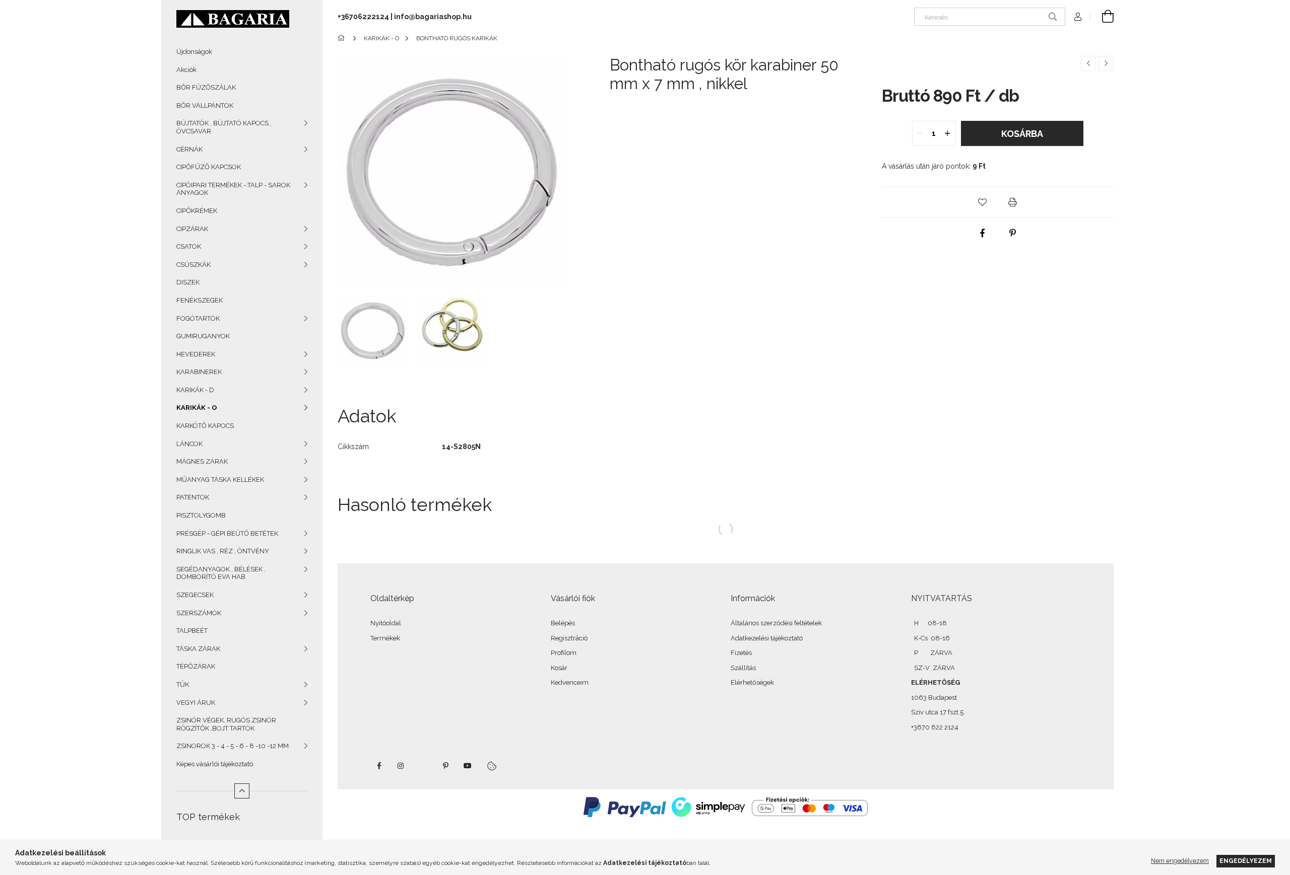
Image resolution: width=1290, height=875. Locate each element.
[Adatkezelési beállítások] (491, 765)
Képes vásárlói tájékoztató (214, 764)
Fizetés (741, 653)
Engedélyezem (1245, 860)
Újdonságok (194, 51)
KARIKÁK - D (195, 390)
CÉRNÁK (189, 149)
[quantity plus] (947, 133)
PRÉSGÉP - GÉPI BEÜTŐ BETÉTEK (227, 533)
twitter (423, 765)
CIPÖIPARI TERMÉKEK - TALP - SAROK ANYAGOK (233, 189)
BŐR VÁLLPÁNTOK (204, 105)
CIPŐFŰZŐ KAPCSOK (208, 167)
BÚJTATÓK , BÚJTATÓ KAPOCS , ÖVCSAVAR (224, 127)
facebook (379, 765)
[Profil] (1077, 17)
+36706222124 (363, 17)
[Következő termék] (1106, 63)
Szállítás (743, 668)
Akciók (186, 70)
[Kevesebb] (241, 790)
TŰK (182, 684)
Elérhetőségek (752, 682)
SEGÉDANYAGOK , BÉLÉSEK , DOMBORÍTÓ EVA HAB (221, 573)
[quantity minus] (920, 133)
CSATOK (188, 246)
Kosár (559, 668)
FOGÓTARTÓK (198, 318)
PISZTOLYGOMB (201, 515)
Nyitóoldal (385, 623)
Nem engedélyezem (1180, 860)
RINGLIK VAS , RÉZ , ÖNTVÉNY (222, 551)
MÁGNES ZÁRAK (202, 461)
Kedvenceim (570, 682)
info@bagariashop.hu (433, 17)
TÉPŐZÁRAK (195, 666)
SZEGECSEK (195, 595)
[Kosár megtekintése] (1102, 17)
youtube (467, 765)
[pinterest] (1013, 233)
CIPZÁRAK (192, 229)
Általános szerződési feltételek (776, 623)
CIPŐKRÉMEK (196, 210)
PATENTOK (192, 497)
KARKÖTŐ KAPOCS (205, 425)
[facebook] (983, 233)
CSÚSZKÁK (193, 264)
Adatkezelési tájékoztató (767, 638)
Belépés (563, 623)
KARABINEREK (199, 372)
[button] (983, 202)
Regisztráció (569, 638)
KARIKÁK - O (196, 407)
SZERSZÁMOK (198, 613)
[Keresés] (1052, 17)
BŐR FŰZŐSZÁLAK (206, 87)
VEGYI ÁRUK (195, 702)
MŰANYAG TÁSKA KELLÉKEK (220, 479)
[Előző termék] (1088, 63)
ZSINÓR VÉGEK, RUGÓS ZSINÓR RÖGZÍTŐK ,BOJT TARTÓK (226, 724)
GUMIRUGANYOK (203, 336)
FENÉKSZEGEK (199, 300)
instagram (401, 765)
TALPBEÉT (192, 630)
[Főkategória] (343, 38)
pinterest (445, 765)
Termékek (385, 638)
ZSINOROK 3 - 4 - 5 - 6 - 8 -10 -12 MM (232, 746)
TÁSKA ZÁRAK (198, 648)
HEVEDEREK (195, 354)
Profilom (563, 653)
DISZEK (188, 282)
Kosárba (1022, 133)
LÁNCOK (189, 444)
